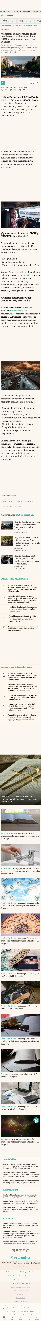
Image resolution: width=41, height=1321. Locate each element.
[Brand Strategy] (26, 1263)
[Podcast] (35, 1263)
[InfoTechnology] (20, 1267)
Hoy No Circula (7, 506)
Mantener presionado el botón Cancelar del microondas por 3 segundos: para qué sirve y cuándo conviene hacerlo (22, 619)
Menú (4, 1319)
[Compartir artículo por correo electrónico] (20, 90)
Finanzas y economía (30, 11)
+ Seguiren (34, 83)
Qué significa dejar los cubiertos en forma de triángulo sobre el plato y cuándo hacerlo (23, 609)
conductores (29, 501)
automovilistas (16, 310)
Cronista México (6, 25)
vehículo (18, 506)
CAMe (4, 100)
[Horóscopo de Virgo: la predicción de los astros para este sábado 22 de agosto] (20, 1025)
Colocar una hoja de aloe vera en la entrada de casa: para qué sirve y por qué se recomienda (23, 629)
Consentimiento (20, 1298)
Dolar (12, 1319)
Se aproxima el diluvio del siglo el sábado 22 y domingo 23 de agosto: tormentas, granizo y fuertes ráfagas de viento (22, 707)
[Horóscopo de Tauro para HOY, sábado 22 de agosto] (20, 960)
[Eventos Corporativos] (17, 1263)
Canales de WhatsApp (20, 1272)
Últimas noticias (6, 11)
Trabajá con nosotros (20, 1280)
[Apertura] (6, 1263)
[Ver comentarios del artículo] (24, 90)
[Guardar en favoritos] (3, 83)
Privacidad (20, 1294)
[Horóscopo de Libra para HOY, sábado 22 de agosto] (20, 1060)
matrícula (28, 275)
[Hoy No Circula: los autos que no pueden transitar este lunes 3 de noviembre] (7, 525)
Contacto (8, 1272)
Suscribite (32, 1272)
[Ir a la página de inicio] (2, 15)
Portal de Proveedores (26, 1276)
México (19, 501)
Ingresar (37, 1319)
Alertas (28, 1319)
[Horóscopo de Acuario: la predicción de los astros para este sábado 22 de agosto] (20, 889)
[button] (36, 1120)
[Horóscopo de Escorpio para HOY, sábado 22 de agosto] (20, 1093)
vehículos (31, 151)
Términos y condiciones (20, 1291)
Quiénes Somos (12, 1276)
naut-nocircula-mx (30, 25)
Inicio (20, 1319)
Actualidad (18, 11)
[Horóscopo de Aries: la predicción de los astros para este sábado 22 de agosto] (20, 925)
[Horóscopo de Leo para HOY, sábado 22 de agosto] (20, 992)
